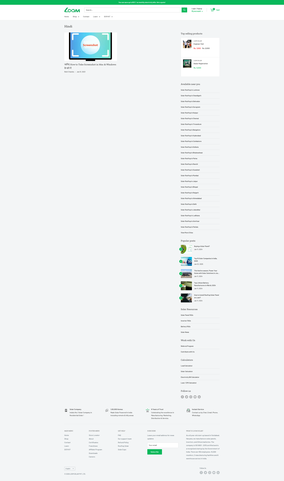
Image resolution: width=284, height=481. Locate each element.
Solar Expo (122, 449)
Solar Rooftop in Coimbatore (191, 141)
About (91, 439)
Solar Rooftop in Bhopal (189, 187)
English (68, 468)
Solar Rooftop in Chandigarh (191, 96)
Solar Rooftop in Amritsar (190, 221)
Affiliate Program (95, 449)
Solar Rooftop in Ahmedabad (191, 198)
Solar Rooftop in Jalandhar (190, 210)
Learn (95, 16)
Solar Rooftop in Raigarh (190, 193)
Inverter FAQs (186, 321)
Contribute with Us (187, 352)
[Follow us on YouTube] (195, 396)
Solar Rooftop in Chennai (190, 118)
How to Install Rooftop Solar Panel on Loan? (206, 296)
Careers (92, 457)
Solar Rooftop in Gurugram (190, 107)
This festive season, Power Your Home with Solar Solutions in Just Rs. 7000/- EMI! (206, 272)
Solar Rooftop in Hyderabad (191, 136)
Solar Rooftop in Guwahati (190, 170)
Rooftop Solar (123, 446)
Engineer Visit (199, 44)
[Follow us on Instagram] (190, 396)
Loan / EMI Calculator (189, 383)
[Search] (184, 10)
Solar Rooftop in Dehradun (190, 101)
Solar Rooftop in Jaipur (189, 181)
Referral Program (187, 346)
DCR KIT (107, 16)
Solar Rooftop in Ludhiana (190, 215)
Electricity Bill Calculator (190, 377)
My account (196, 11)
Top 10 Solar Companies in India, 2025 (205, 259)
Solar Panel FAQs (187, 315)
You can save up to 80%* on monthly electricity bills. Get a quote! (142, 2)
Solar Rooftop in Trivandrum (191, 124)
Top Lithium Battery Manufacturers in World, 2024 (205, 284)
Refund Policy (123, 442)
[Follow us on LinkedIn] (199, 396)
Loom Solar (198, 41)
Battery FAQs (185, 326)
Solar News (185, 332)
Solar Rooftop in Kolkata (190, 147)
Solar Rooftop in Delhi (189, 204)
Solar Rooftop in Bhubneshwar (192, 153)
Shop (75, 16)
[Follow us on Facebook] (182, 396)
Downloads (93, 453)
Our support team (125, 439)
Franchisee (93, 446)
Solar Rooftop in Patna (189, 158)
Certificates (93, 442)
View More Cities (187, 233)
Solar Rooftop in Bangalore (190, 130)
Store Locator (94, 435)
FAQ (119, 435)
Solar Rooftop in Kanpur (189, 113)
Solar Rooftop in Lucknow (190, 90)
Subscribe (155, 452)
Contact (86, 16)
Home (66, 16)
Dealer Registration (201, 64)
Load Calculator (186, 366)
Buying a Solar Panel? (202, 246)
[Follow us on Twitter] (186, 396)
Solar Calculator (187, 371)
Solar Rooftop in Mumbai (190, 175)
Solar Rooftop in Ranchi (189, 164)
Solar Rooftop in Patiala (189, 227)
